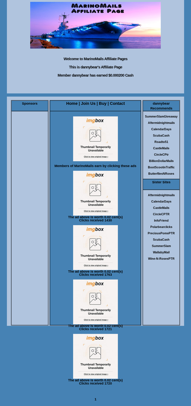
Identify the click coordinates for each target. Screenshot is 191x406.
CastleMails (161, 148)
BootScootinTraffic (161, 167)
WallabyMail (161, 252)
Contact (117, 103)
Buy (103, 103)
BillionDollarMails (161, 161)
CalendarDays (161, 129)
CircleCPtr (161, 154)
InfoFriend (161, 220)
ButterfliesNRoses (161, 173)
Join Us (88, 103)
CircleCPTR (161, 214)
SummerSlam (161, 246)
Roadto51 (161, 141)
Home (72, 103)
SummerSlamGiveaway (161, 116)
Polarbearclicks (161, 227)
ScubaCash (161, 135)
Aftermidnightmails (161, 122)
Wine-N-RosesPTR (161, 258)
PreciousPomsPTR (161, 233)
